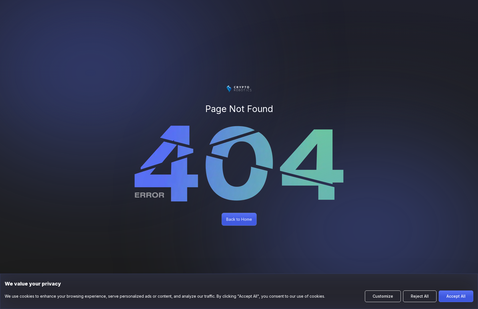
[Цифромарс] (239, 88)
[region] (239, 291)
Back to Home (239, 219)
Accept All (456, 296)
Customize (383, 296)
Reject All (420, 296)
